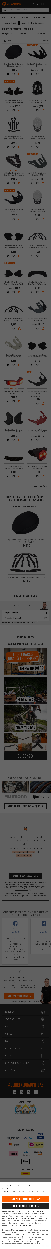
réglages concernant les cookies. (26, 1191)
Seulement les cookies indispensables (26, 1206)
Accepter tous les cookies (24, 1199)
